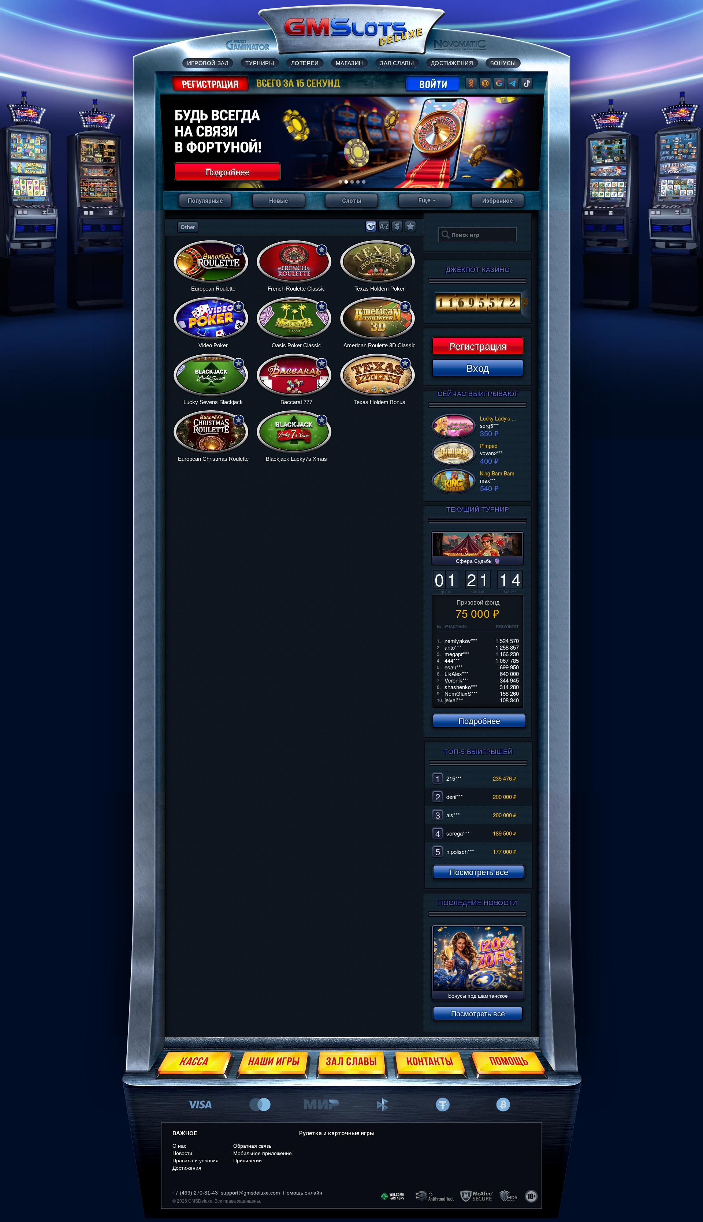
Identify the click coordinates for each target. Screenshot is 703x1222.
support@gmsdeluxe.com (250, 1193)
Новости (182, 1153)
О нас (179, 1146)
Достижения (186, 1168)
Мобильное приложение (262, 1153)
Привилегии (247, 1160)
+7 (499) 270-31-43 (195, 1193)
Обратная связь (252, 1146)
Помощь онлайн (302, 1193)
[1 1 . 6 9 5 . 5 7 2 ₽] (477, 303)
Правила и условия (195, 1160)
